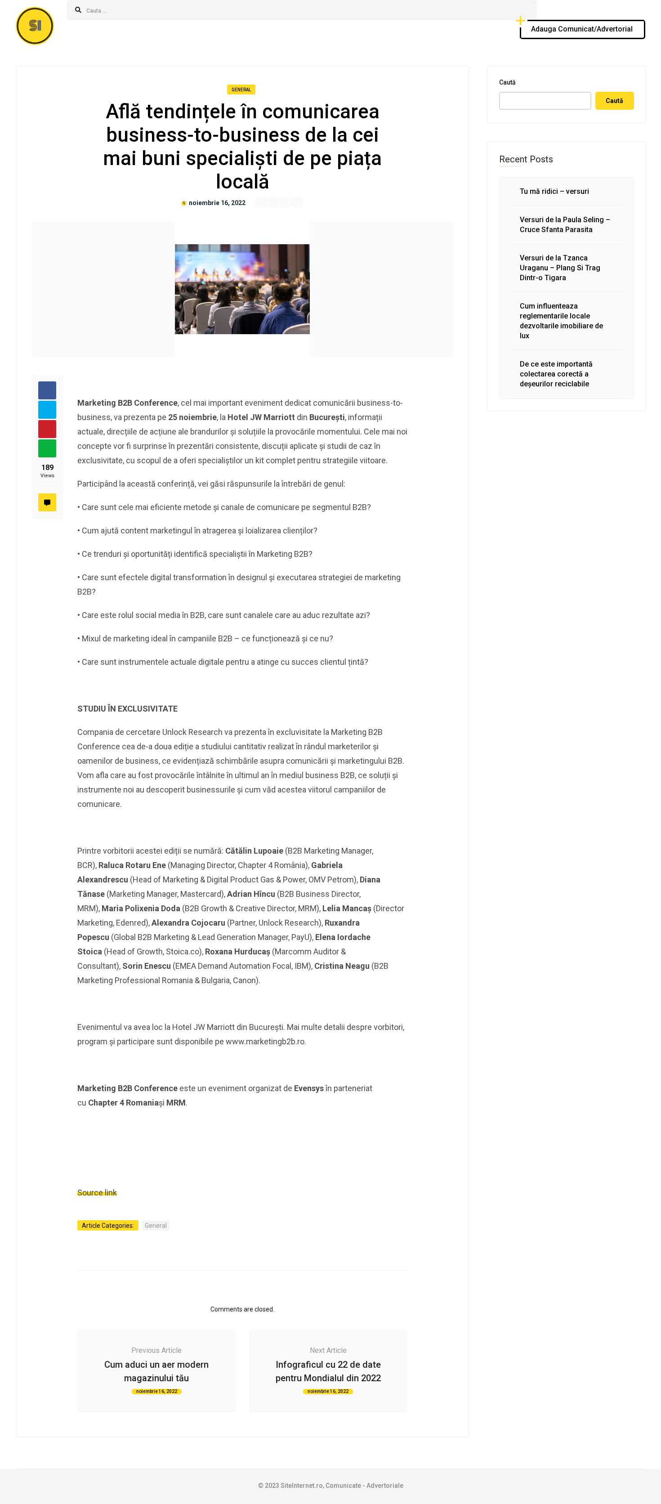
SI (35, 26)
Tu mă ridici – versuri (554, 191)
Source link (97, 1192)
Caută (507, 82)
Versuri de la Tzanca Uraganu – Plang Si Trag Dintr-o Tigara (560, 268)
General (241, 89)
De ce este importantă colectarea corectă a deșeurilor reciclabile (556, 374)
